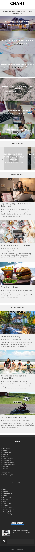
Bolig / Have (27, 339)
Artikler (5, 251)
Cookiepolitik (7, 452)
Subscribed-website (9, 465)
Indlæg (5, 502)
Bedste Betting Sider (7, 475)
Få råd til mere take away (10, 287)
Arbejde (5, 491)
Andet (25, 381)
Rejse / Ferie (7, 504)
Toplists (5, 469)
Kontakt (5, 456)
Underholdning (7, 514)
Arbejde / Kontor (25, 209)
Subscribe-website (8, 463)
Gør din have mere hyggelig (10, 336)
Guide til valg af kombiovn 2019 (20, 530)
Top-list (5, 467)
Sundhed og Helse (8, 510)
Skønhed (5, 506)
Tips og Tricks (11, 251)
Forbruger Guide (6, 473)
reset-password (8, 458)
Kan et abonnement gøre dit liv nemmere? (15, 245)
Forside (5, 454)
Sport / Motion (26, 420)
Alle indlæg (6, 448)
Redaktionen (6, 209)
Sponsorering (7, 461)
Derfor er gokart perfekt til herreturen (14, 417)
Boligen (5, 499)
